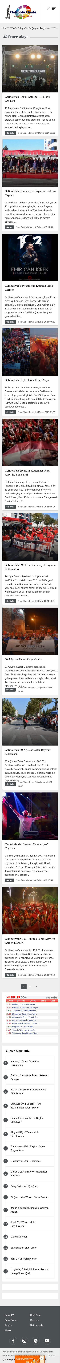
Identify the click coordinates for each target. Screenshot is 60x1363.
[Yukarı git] (54, 1357)
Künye (7, 1330)
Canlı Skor (35, 1315)
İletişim (8, 1325)
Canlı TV (9, 1315)
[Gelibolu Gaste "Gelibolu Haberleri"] (21, 12)
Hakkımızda (36, 1325)
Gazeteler (35, 1320)
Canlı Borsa (10, 1320)
